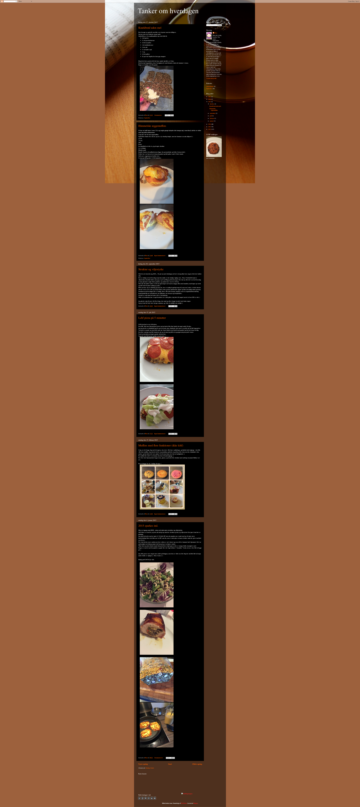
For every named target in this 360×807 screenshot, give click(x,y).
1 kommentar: (158, 115)
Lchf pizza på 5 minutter (152, 318)
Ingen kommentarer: (160, 255)
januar (212, 121)
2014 (209, 124)
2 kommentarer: (158, 758)
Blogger (195, 803)
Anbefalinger (210, 86)
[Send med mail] (166, 115)
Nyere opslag (143, 764)
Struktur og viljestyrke (151, 269)
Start (170, 764)
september (213, 113)
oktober (212, 104)
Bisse (216, 33)
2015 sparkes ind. (148, 525)
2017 (209, 97)
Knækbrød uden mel (149, 27)
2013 (209, 127)
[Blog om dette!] (167, 115)
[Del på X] (169, 115)
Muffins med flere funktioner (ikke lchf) (160, 445)
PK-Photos (184, 803)
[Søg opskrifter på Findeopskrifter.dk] (186, 794)
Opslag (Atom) (150, 768)
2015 (209, 102)
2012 (209, 129)
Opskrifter (147, 118)
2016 (209, 99)
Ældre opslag (197, 764)
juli (211, 116)
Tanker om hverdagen (168, 10)
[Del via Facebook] (171, 115)
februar (212, 118)
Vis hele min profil (211, 78)
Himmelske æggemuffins (152, 126)
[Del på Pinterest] (173, 115)
